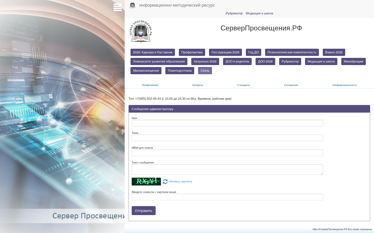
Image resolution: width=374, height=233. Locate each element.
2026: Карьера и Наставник (152, 52)
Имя (134, 118)
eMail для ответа (142, 147)
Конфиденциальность (345, 84)
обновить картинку (180, 181)
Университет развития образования (159, 61)
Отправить (143, 210)
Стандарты (243, 84)
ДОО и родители (237, 61)
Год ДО (253, 52)
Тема (135, 133)
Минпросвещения (146, 70)
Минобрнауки (353, 61)
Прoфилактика (150, 84)
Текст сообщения (143, 162)
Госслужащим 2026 (225, 52)
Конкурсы (197, 84)
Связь (205, 70)
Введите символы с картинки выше (154, 192)
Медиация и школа (321, 61)
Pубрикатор (234, 13)
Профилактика (192, 52)
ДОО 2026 (265, 61)
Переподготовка (180, 70)
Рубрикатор (290, 61)
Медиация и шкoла (259, 13)
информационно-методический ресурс (177, 5)
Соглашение (291, 84)
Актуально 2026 (205, 61)
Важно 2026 (334, 52)
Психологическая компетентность (292, 52)
